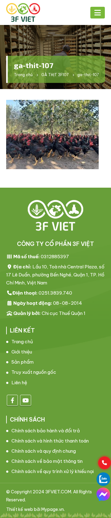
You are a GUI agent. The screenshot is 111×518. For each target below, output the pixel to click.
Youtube (25, 400)
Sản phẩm (22, 362)
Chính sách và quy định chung (43, 451)
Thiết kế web (19, 509)
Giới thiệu (21, 352)
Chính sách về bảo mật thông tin (47, 461)
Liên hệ (19, 382)
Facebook (12, 400)
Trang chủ (22, 342)
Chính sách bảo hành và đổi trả (45, 431)
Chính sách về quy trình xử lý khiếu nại (52, 471)
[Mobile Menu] (97, 12)
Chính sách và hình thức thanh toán (50, 441)
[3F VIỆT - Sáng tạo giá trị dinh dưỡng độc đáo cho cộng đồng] (23, 12)
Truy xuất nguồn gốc (33, 372)
